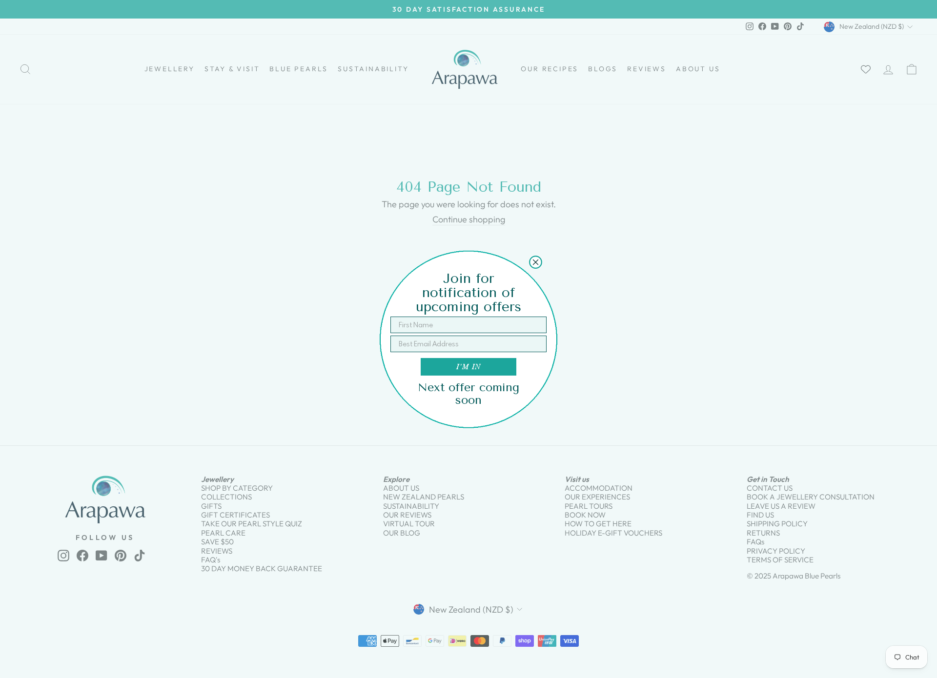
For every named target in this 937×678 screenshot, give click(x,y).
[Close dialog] (536, 262)
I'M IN (468, 366)
